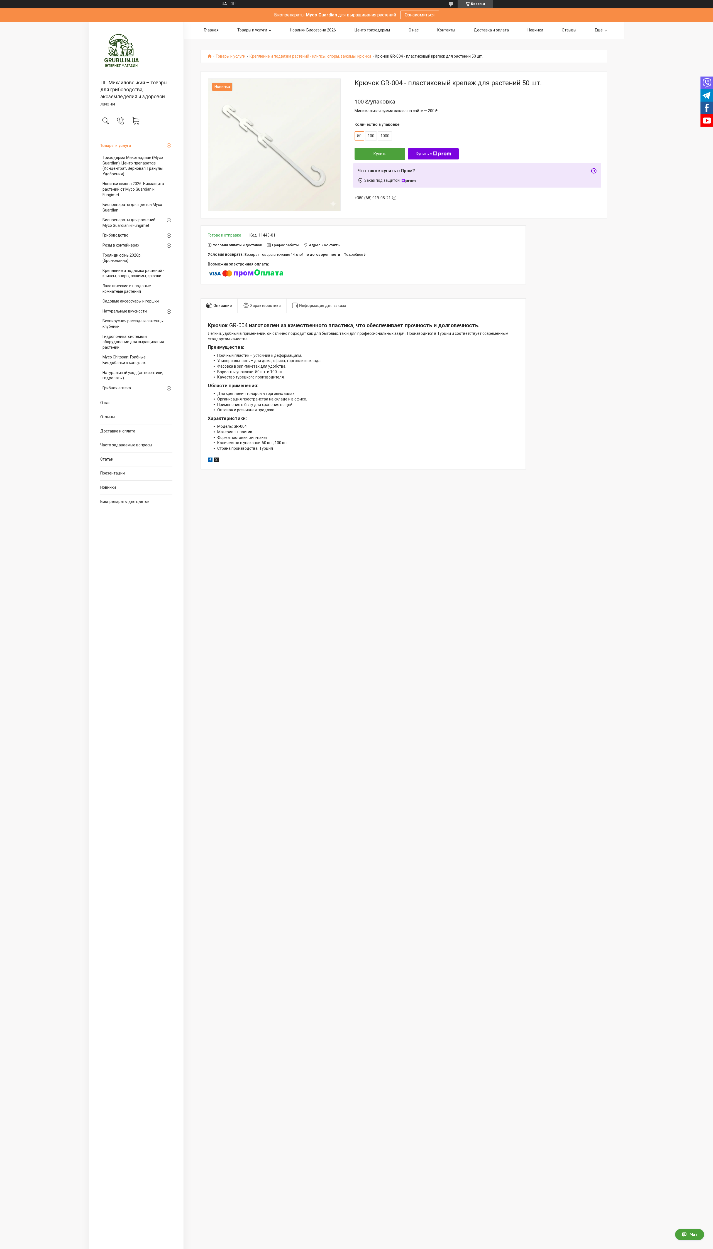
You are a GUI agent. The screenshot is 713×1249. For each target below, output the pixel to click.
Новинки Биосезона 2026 (313, 30)
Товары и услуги (115, 145)
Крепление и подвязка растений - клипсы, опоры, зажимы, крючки (133, 273)
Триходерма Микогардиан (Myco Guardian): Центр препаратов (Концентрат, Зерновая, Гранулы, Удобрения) (132, 165)
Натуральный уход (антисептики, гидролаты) (132, 375)
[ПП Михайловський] (136, 51)
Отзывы (107, 417)
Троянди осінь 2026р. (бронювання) (121, 258)
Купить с (424, 154)
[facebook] (210, 460)
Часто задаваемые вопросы (126, 445)
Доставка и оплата (117, 431)
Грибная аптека (116, 388)
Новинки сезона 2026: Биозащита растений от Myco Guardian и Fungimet (133, 189)
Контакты (446, 30)
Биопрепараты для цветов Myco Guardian (132, 207)
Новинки (108, 487)
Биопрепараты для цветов (125, 501)
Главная (211, 30)
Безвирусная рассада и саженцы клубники (132, 324)
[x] (216, 460)
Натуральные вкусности (124, 311)
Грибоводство (115, 235)
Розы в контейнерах (120, 245)
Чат (693, 1234)
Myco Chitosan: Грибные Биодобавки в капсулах (124, 360)
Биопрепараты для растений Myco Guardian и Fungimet (128, 223)
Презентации (112, 473)
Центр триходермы (372, 30)
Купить (380, 154)
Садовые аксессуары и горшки (130, 301)
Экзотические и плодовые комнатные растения (126, 289)
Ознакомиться (419, 15)
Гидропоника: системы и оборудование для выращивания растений (133, 342)
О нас (105, 402)
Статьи (106, 459)
